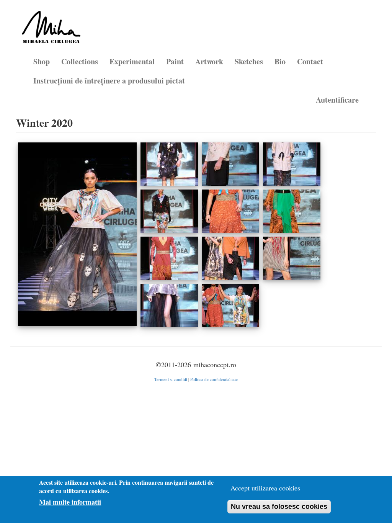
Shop (41, 61)
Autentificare (337, 99)
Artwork (209, 61)
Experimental (132, 61)
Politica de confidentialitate (214, 379)
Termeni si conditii (170, 379)
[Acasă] (54, 30)
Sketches (249, 61)
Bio (280, 61)
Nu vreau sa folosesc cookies (279, 506)
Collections (79, 61)
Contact (310, 61)
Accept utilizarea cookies (265, 487)
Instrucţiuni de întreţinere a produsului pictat (109, 80)
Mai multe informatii (70, 502)
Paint (175, 61)
